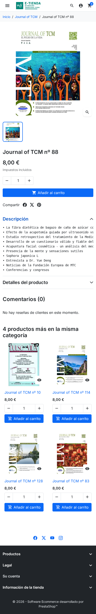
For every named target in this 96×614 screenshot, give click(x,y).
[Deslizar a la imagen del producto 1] (13, 132)
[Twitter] (44, 537)
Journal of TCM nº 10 (22, 392)
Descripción (15, 219)
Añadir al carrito (48, 192)
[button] (71, 5)
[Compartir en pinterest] (39, 204)
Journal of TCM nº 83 (70, 481)
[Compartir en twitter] (32, 204)
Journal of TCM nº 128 (23, 481)
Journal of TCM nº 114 (71, 392)
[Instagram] (61, 537)
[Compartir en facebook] (24, 204)
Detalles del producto (25, 282)
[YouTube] (52, 537)
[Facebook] (35, 537)
